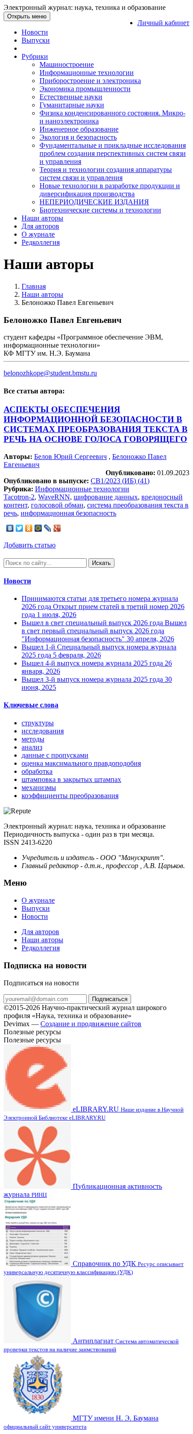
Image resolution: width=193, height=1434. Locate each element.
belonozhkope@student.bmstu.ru (50, 373)
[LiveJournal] (48, 528)
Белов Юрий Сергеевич (70, 456)
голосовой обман (57, 505)
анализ (32, 747)
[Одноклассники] (29, 528)
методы (33, 739)
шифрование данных (106, 497)
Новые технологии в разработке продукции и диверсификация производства (109, 190)
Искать (101, 563)
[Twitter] (19, 528)
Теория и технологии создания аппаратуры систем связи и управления (105, 173)
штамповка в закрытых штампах (71, 779)
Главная (34, 286)
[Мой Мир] (38, 528)
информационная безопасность (68, 513)
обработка (37, 771)
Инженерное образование (78, 129)
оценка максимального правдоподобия (81, 763)
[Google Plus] (57, 528)
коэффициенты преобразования (70, 795)
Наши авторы (42, 218)
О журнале (38, 234)
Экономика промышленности (85, 89)
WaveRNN (54, 497)
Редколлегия (41, 242)
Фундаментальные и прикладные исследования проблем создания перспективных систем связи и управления (112, 153)
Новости (35, 32)
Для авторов (40, 226)
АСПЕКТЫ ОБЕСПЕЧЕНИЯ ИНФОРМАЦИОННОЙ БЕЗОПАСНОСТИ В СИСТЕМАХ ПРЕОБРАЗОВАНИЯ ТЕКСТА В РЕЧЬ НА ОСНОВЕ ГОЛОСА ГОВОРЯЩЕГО (96, 424)
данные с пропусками (55, 755)
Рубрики (35, 56)
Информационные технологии (86, 72)
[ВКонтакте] (10, 528)
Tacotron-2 (19, 497)
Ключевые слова (31, 705)
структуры (38, 723)
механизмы (39, 787)
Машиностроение (66, 64)
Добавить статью (30, 545)
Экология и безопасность (78, 137)
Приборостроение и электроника (90, 80)
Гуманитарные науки (71, 105)
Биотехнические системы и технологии (100, 210)
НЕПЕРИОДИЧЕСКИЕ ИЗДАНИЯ (94, 202)
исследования (43, 731)
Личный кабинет (163, 22)
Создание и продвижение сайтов (90, 1024)
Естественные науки (70, 97)
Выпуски (36, 40)
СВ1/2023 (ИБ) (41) (120, 481)
